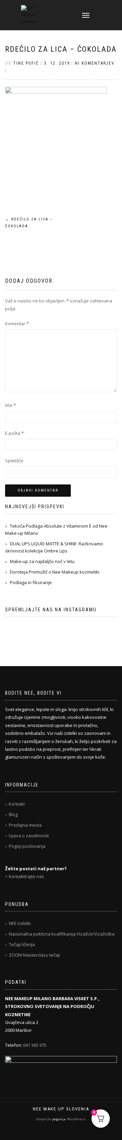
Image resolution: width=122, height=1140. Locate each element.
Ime (10, 405)
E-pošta (14, 433)
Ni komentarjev (95, 63)
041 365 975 (34, 1045)
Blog (13, 814)
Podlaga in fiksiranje (31, 582)
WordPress (76, 1119)
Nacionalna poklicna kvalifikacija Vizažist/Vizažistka (62, 934)
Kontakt (17, 804)
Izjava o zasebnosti (29, 835)
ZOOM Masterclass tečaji (34, 955)
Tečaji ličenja (22, 944)
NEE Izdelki (20, 923)
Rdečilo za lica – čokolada (61, 49)
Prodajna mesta (25, 825)
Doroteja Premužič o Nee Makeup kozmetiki (54, 572)
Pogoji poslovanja (27, 846)
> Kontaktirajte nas (24, 876)
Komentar (17, 323)
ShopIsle (44, 1119)
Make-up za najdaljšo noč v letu (42, 561)
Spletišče (14, 461)
